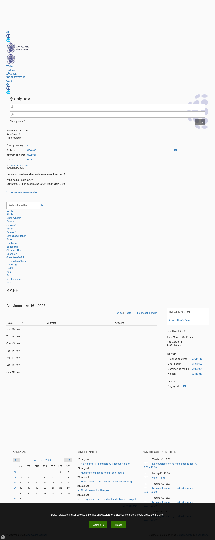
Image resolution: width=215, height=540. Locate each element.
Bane (9, 239)
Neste (128, 312)
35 (15, 493)
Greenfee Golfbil (15, 257)
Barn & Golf (12, 232)
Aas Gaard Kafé (181, 320)
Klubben (10, 214)
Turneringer (12, 264)
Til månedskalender (146, 312)
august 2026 (42, 460)
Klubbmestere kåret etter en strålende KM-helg (106, 481)
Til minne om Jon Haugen (95, 490)
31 (15, 472)
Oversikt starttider (16, 261)
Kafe (8, 282)
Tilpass (118, 524)
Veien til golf (158, 477)
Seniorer (11, 225)
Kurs (9, 271)
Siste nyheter (13, 217)
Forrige (119, 312)
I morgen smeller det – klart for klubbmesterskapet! (108, 499)
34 (15, 487)
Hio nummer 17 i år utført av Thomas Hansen (105, 463)
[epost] (175, 150)
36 (15, 498)
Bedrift (9, 268)
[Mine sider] (7, 32)
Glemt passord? (17, 121)
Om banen (12, 243)
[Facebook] (8, 36)
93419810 (31, 159)
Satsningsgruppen (16, 235)
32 (15, 477)
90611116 (31, 145)
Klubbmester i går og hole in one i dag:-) (102, 472)
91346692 (31, 150)
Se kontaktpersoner (18, 165)
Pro (8, 275)
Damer (10, 221)
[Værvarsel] (8, 40)
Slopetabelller (13, 250)
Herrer (9, 228)
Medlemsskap (14, 279)
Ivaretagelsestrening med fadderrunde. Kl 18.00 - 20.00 (169, 465)
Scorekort (11, 253)
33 (15, 482)
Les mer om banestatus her (23, 192)
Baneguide (12, 246)
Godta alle (98, 524)
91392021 (31, 154)
